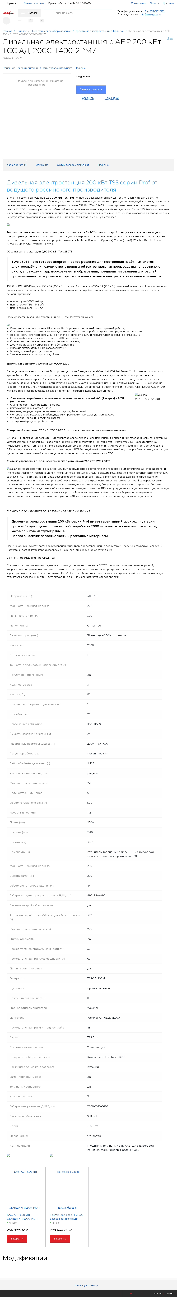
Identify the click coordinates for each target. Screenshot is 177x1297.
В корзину (17, 1238)
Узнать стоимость (91, 89)
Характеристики (28, 68)
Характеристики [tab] (17, 164)
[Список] (172, 1258)
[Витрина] (161, 1258)
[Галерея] (167, 1258)
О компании (138, 3)
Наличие (80, 68)
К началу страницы (87, 1285)
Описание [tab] (42, 164)
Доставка (168, 3)
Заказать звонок (34, 3)
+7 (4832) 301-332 (154, 11)
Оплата (154, 3)
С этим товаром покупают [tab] (73, 164)
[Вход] (6, 21)
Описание (9, 68)
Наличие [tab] (103, 164)
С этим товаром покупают (56, 68)
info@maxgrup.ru (150, 14)
